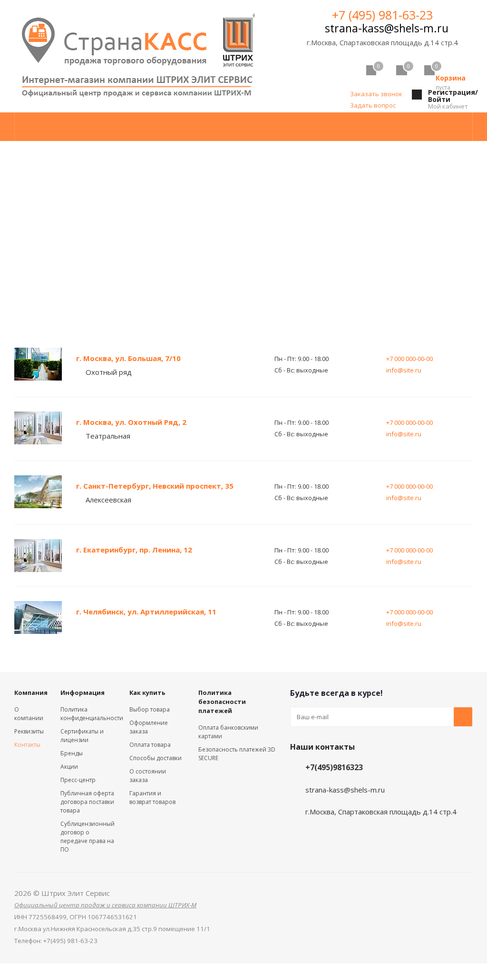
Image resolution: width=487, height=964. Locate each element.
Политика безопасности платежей (222, 701)
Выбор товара (149, 709)
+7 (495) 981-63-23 (382, 15)
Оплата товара (150, 745)
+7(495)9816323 (334, 767)
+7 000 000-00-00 (409, 358)
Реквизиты (29, 731)
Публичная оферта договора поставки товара (87, 801)
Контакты (27, 745)
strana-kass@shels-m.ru (386, 28)
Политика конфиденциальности (91, 713)
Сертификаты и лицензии (82, 735)
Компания (31, 692)
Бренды (71, 753)
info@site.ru (403, 370)
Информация (82, 692)
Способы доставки (155, 758)
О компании (28, 713)
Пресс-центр (78, 780)
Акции (69, 767)
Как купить (147, 692)
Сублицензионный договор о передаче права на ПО (87, 837)
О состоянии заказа (147, 775)
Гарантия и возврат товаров (152, 797)
